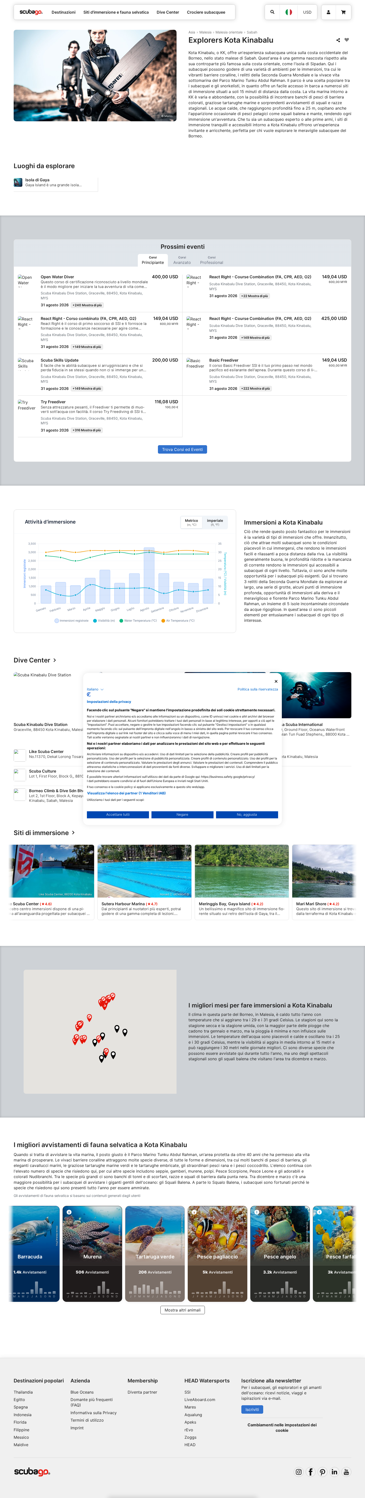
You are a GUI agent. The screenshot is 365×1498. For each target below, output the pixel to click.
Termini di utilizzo (87, 1420)
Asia (191, 32)
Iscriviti (252, 1409)
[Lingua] (288, 12)
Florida (20, 1422)
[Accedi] (329, 12)
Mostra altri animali (183, 1310)
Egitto (19, 1399)
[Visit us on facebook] (311, 1472)
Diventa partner (142, 1392)
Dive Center (32, 660)
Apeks (190, 1422)
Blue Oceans (82, 1392)
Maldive (21, 1444)
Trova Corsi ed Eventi (182, 449)
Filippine (21, 1429)
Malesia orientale (229, 32)
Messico (21, 1437)
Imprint (77, 1427)
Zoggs (190, 1437)
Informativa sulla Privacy (94, 1412)
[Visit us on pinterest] (323, 1472)
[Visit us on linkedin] (334, 1472)
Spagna (21, 1406)
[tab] (153, 260)
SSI (187, 1392)
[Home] (31, 12)
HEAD (190, 1444)
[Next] (348, 706)
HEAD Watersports (207, 1381)
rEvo (188, 1429)
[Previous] (21, 706)
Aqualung (193, 1414)
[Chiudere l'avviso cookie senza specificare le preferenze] (276, 681)
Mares (190, 1406)
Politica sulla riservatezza (258, 689)
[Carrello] (343, 12)
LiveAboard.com (199, 1399)
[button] (116, 1029)
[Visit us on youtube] (346, 1472)
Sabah (252, 32)
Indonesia (23, 1414)
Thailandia (23, 1392)
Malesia (205, 32)
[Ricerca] (272, 12)
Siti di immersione (41, 833)
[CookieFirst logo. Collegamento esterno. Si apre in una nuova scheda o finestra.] (89, 694)
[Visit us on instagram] (299, 1472)
